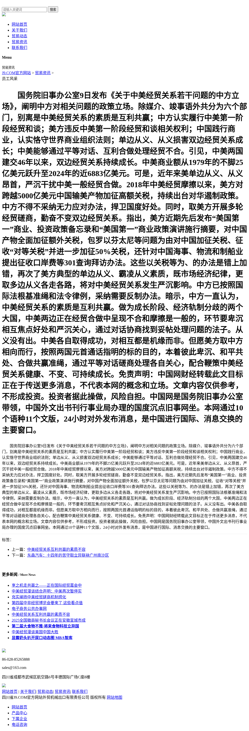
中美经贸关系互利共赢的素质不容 (56, 549)
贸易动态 (19, 36)
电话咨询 (19, 725)
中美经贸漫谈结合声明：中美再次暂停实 (47, 591)
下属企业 (19, 719)
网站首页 (19, 24)
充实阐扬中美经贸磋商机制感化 (39, 597)
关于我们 (19, 30)
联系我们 (19, 48)
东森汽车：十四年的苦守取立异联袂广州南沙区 (68, 555)
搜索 (53, 9)
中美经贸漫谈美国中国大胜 (35, 632)
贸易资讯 (19, 42)
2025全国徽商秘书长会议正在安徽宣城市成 (49, 620)
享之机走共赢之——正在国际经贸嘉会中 (47, 585)
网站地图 (114, 697)
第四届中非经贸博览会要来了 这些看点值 (47, 603)
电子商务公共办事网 (29, 609)
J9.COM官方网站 (16, 73)
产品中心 (19, 713)
